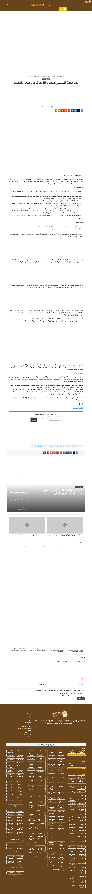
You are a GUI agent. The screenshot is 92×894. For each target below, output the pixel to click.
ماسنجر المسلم (77, 771)
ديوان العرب (61, 862)
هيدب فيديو (72, 824)
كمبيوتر (77, 5)
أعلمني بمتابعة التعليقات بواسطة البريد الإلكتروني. (72, 693)
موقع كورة (15, 805)
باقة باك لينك (81, 763)
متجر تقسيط (51, 773)
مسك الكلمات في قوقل (81, 787)
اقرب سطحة (31, 810)
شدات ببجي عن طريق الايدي (52, 788)
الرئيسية (88, 5)
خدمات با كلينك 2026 (61, 858)
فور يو (51, 801)
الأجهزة (72, 5)
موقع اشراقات (81, 780)
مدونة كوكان (72, 803)
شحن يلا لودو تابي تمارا (51, 793)
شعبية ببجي (61, 816)
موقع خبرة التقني (81, 810)
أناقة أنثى (72, 809)
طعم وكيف (81, 830)
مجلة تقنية (81, 876)
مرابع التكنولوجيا (72, 792)
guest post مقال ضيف (51, 843)
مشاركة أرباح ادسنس (50, 5)
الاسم (83, 678)
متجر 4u (61, 786)
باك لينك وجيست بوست (81, 872)
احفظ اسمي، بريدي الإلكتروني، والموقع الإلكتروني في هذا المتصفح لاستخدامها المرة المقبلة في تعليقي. (59, 690)
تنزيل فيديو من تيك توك (20, 857)
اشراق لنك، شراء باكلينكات (81, 854)
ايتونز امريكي (51, 759)
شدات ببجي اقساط (61, 751)
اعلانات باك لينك (61, 865)
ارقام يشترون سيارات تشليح (40, 824)
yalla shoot (31, 750)
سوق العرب (61, 848)
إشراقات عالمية (56, 76)
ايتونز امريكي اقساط (51, 797)
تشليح (40, 814)
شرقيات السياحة (72, 837)
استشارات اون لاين (72, 820)
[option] (46, 495)
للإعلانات (23, 891)
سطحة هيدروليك (31, 801)
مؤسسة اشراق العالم (7, 5)
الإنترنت (82, 5)
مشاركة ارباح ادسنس (72, 751)
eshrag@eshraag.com (52, 723)
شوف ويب (72, 795)
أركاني (81, 833)
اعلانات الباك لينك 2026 (72, 863)
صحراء (55, 446)
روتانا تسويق (81, 817)
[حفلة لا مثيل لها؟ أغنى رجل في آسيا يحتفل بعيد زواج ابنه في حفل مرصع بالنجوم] (17, 597)
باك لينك (59, 5)
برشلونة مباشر (31, 754)
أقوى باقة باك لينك (51, 853)
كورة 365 (40, 833)
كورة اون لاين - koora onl (19, 771)
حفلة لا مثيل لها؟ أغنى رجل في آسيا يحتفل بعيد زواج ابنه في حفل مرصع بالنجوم (17, 649)
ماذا (39, 446)
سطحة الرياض (40, 797)
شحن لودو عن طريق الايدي (51, 812)
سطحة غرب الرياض (31, 806)
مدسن (72, 813)
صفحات (29, 737)
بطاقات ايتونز (51, 816)
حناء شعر (51, 828)
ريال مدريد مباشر (40, 759)
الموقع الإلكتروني (40, 684)
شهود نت (72, 830)
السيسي (79, 446)
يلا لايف (36, 842)
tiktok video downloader (11, 862)
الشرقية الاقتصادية (72, 799)
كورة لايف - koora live (20, 824)
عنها (44, 446)
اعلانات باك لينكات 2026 (15, 839)
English (27, 5)
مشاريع (51, 862)
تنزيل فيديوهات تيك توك (20, 863)
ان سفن (81, 791)
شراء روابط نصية (81, 850)
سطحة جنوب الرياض (40, 810)
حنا (61, 832)
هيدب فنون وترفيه (81, 886)
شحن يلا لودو (61, 811)
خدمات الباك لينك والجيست (61, 844)
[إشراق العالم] (88, 1)
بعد (67, 446)
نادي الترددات (81, 820)
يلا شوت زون (20, 848)
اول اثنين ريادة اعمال (81, 751)
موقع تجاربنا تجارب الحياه (52, 858)
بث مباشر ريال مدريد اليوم (31, 838)
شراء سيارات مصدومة (31, 824)
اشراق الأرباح (72, 841)
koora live (10, 759)
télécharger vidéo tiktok (15, 867)
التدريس (81, 858)
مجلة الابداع (72, 817)
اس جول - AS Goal (10, 775)
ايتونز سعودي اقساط (61, 764)
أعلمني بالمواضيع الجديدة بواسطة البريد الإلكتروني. (72, 695)
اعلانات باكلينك (56, 869)
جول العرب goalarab (40, 837)
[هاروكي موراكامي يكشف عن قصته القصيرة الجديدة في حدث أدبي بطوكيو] (36, 597)
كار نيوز (72, 806)
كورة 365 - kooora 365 (20, 775)
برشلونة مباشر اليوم (31, 848)
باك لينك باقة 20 (51, 849)
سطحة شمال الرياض (40, 806)
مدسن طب (72, 867)
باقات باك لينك (72, 850)
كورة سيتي (31, 833)
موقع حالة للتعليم (81, 881)
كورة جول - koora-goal (20, 756)
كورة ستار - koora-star (11, 751)
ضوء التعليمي (81, 776)
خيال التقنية (81, 795)
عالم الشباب (77, 758)
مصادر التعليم (72, 870)
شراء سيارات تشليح (40, 819)
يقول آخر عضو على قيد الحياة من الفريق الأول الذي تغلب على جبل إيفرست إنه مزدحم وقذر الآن (56, 650)
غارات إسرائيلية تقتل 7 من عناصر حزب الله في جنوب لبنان (63, 492)
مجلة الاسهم (81, 798)
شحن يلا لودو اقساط (51, 764)
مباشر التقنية (72, 833)
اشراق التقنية (72, 787)
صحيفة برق (72, 776)
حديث (61, 446)
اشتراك (34, 420)
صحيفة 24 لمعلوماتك (19, 5)
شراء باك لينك (81, 846)
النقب (72, 446)
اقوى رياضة (81, 867)
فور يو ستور (52, 782)
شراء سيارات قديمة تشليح (35, 828)
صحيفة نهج (81, 806)
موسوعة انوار (81, 841)
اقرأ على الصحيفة (78, 408)
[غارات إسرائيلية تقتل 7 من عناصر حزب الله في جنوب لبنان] (46, 495)
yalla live (36, 857)
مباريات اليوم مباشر (40, 754)
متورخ (81, 813)
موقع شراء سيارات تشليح (31, 819)
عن (49, 446)
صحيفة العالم (72, 885)
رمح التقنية (81, 827)
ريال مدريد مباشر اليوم (40, 848)
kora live (11, 781)
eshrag (49, 106)
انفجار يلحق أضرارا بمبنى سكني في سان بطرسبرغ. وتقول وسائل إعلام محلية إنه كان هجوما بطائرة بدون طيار (75, 650)
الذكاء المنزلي (65, 5)
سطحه (31, 796)
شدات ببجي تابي (52, 756)
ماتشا (51, 832)
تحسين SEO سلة (72, 764)
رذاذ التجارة (72, 827)
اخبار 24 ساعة (72, 881)
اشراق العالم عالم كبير (72, 859)
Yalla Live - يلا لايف (10, 766)
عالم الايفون (81, 803)
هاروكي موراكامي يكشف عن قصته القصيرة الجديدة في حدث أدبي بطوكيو (37, 649)
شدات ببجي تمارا (52, 751)
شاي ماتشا (61, 835)
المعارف (81, 824)
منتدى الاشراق (81, 863)
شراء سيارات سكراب (31, 815)
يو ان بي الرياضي (72, 877)
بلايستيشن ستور (61, 819)
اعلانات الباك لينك (72, 854)
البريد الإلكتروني (81, 684)
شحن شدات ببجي (61, 806)
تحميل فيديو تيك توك (11, 857)
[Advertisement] (46, 22)
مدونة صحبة (81, 836)
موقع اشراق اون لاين (72, 780)
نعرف (33, 446)
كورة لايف (20, 784)
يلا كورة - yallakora (10, 771)
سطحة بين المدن (40, 801)
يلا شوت (40, 750)
